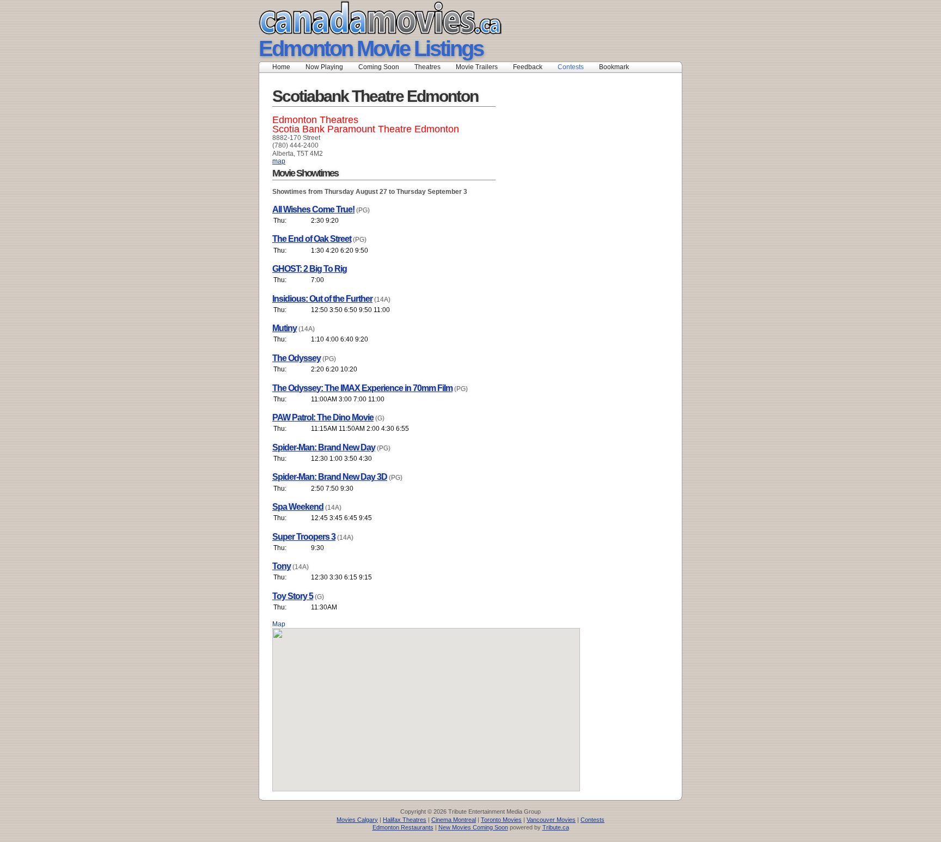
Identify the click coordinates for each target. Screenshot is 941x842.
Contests (571, 67)
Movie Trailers (477, 67)
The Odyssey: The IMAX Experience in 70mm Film (362, 388)
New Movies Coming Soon (473, 827)
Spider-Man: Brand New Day (323, 447)
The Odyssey (296, 358)
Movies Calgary (357, 819)
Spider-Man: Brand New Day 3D (329, 476)
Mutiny (284, 328)
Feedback (527, 67)
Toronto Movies (501, 819)
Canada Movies (365, 17)
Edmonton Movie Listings (371, 48)
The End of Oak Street (311, 238)
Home (281, 67)
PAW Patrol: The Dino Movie (323, 417)
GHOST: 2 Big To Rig (309, 268)
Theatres (427, 67)
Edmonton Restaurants (402, 827)
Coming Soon (378, 67)
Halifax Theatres (404, 819)
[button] (426, 703)
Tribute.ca (555, 827)
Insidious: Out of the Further (322, 298)
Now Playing (324, 67)
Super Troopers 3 (303, 536)
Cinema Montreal (453, 819)
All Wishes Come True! (313, 209)
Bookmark (617, 67)
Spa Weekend (297, 506)
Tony (281, 566)
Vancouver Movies (551, 819)
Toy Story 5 (292, 596)
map (278, 161)
